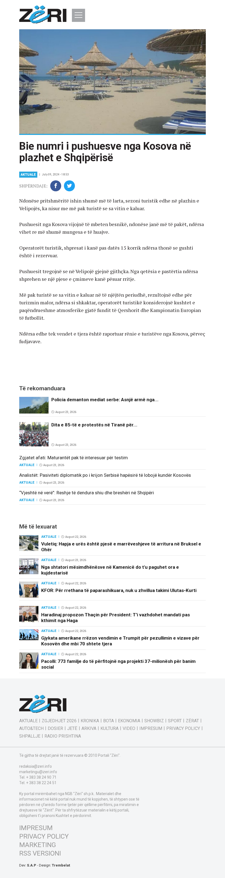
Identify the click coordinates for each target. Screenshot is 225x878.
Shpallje (29, 736)
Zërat (192, 720)
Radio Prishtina (62, 736)
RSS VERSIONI (40, 853)
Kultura (109, 728)
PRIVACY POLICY (44, 836)
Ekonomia (129, 720)
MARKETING (37, 845)
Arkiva (88, 728)
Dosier (55, 728)
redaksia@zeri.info (35, 766)
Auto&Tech (31, 728)
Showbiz (154, 720)
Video (129, 728)
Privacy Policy (183, 728)
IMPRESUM (36, 828)
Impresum (150, 728)
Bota (108, 720)
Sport (175, 720)
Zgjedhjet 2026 (59, 720)
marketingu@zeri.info (38, 772)
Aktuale (28, 175)
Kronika (90, 720)
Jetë (72, 728)
